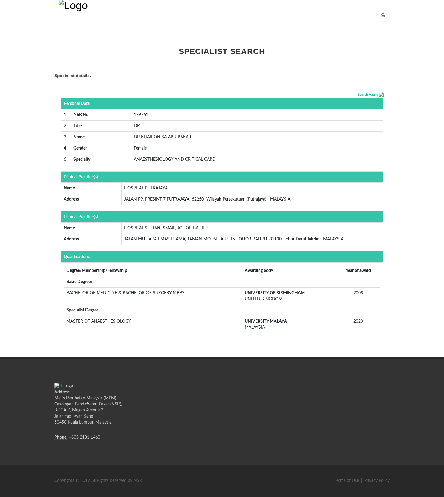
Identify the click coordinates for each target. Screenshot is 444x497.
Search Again (368, 94)
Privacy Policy (377, 481)
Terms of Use (347, 481)
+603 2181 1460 (84, 437)
